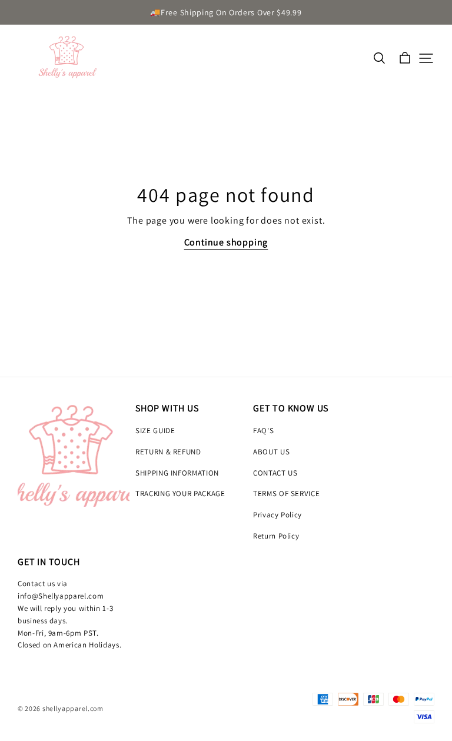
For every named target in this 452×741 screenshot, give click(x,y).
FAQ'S (263, 431)
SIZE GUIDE (155, 431)
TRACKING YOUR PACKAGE (180, 494)
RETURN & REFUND (168, 452)
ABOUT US (271, 452)
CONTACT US (275, 473)
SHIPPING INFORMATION (177, 473)
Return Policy (276, 536)
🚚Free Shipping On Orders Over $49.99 (225, 12)
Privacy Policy (277, 515)
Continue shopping (226, 242)
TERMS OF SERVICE (286, 494)
